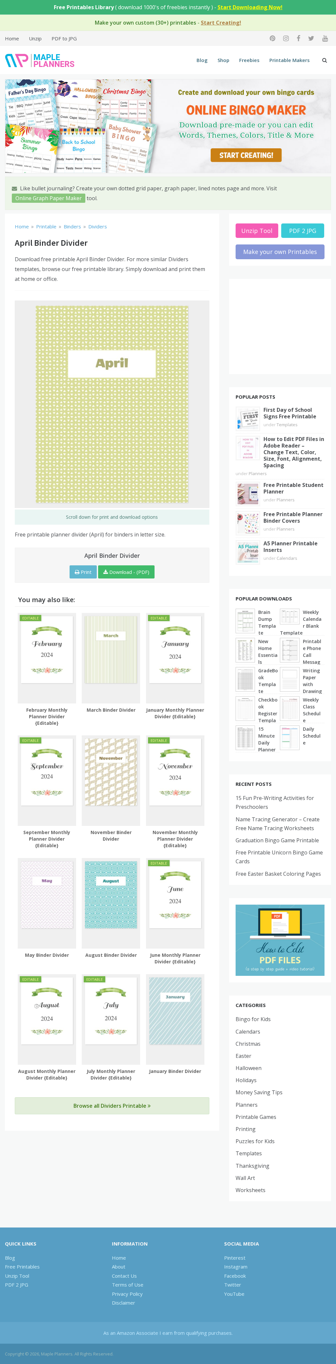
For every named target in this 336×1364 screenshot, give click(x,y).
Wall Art (245, 1178)
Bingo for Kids (253, 1019)
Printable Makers (289, 60)
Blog (202, 60)
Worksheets (250, 1190)
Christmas (248, 1043)
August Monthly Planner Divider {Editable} (46, 1074)
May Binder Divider (47, 955)
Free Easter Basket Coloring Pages (278, 873)
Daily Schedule (312, 736)
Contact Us (124, 1275)
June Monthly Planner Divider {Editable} (175, 958)
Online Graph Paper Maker (48, 198)
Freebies (249, 60)
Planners (258, 473)
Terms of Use (127, 1284)
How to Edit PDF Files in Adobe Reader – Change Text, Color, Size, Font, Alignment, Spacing (293, 452)
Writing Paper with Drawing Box (312, 684)
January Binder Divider (175, 1071)
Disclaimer (123, 1302)
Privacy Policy (127, 1294)
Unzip (35, 38)
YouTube (234, 1294)
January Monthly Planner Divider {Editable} (175, 713)
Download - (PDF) (128, 572)
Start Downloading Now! (250, 7)
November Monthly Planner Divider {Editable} (175, 839)
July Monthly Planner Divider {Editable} (111, 1074)
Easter (243, 1056)
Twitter (232, 1284)
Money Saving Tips (259, 1092)
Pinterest (234, 1257)
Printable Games (256, 1117)
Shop (223, 60)
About (118, 1266)
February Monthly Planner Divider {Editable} (47, 716)
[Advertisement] (280, 326)
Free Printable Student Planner (293, 488)
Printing (246, 1129)
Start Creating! (221, 22)
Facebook (235, 1275)
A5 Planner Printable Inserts (290, 547)
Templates (287, 425)
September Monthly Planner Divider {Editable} (46, 839)
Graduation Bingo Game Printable (277, 840)
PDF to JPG (64, 38)
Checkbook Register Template (268, 713)
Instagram (235, 1266)
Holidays (246, 1080)
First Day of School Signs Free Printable (289, 413)
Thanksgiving (252, 1165)
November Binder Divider (111, 835)
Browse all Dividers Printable (111, 1105)
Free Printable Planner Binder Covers (293, 517)
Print (85, 572)
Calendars (287, 558)
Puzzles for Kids (255, 1141)
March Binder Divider (111, 710)
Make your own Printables (280, 252)
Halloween (249, 1068)
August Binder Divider (111, 955)
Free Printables (22, 1266)
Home (12, 38)
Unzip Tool (256, 231)
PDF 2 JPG (302, 231)
